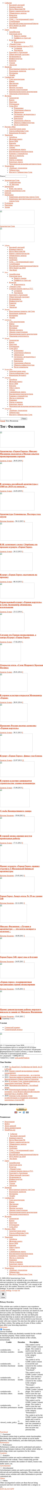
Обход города (14, 145)
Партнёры (8, 205)
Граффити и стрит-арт (22, 38)
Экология (13, 65)
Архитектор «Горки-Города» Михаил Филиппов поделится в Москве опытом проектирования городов (19, 454)
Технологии (9, 166)
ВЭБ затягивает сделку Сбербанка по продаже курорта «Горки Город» (18, 545)
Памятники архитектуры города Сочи (24, 197)
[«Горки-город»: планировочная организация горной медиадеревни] (17, 978)
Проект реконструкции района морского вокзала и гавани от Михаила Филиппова (21, 1010)
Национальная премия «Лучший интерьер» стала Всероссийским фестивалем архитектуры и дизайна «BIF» (22, 1092)
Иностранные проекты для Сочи (22, 69)
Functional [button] (4, 1432)
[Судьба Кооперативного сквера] (15, 806)
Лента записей (10, 1126)
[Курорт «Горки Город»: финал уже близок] (16, 751)
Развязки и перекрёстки (18, 154)
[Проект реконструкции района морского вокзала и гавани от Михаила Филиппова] (17, 1005)
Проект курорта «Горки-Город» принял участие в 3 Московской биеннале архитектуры (20, 868)
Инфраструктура (15, 59)
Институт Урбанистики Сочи (20, 172)
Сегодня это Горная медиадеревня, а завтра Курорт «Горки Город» (18, 636)
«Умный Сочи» (15, 44)
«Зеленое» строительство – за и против (24, 1075)
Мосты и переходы (16, 156)
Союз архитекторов (17, 79)
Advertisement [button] (5, 1466)
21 (23, 760)
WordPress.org (10, 1130)
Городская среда (15, 34)
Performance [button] (4, 1443)
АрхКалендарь (15, 182)
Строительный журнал (13, 1030)
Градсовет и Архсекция (18, 52)
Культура (12, 40)
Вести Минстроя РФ (17, 9)
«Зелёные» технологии (18, 168)
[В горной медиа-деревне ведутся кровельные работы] (17, 831)
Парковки (13, 158)
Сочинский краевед (12, 1027)
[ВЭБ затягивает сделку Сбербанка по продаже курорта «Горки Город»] (16, 540)
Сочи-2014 (13, 106)
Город (7, 30)
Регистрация (9, 1122)
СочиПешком (14, 21)
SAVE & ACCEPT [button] (7, 1489)
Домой (2, 421)
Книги (11, 100)
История (8, 96)
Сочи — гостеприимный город (21, 19)
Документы (18, 50)
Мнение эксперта (16, 87)
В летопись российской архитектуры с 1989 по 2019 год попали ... (19, 485)
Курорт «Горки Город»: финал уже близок (21, 756)
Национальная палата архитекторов (23, 92)
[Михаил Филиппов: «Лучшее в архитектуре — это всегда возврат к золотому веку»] (13, 922)
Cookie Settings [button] (5, 1291)
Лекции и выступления (18, 90)
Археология (14, 98)
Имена (11, 81)
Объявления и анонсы (17, 13)
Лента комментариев (13, 1128)
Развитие (12, 61)
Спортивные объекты (22, 110)
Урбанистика (14, 170)
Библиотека (9, 186)
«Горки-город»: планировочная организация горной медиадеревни (17, 983)
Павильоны (18, 118)
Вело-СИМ (13, 141)
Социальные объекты (22, 120)
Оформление (19, 112)
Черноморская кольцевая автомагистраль (25, 164)
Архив (7, 207)
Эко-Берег (13, 28)
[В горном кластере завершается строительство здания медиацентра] (17, 776)
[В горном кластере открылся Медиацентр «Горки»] (14, 691)
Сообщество (9, 77)
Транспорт (9, 135)
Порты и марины (16, 160)
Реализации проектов (17, 71)
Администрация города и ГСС (21, 46)
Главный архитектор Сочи (15, 191)
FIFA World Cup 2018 (17, 26)
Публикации (14, 104)
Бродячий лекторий (17, 5)
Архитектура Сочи (12, 180)
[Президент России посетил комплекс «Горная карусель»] (14, 721)
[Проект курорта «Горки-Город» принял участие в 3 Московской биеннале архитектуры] (14, 862)
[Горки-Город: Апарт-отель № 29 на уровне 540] (17, 892)
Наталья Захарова (7, 521)
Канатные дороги (16, 162)
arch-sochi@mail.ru (22, 1058)
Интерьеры (13, 73)
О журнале (9, 203)
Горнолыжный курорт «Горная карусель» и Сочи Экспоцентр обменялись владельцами (21, 604)
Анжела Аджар (6, 461)
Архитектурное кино (17, 129)
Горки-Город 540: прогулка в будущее (19, 957)
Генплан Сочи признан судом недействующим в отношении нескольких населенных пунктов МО (21, 1098)
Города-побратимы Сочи (19, 131)
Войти (7, 1124)
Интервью (13, 85)
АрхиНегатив (14, 32)
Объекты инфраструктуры (24, 123)
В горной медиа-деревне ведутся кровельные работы (16, 837)
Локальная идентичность (19, 94)
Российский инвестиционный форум (23, 23)
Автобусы (13, 137)
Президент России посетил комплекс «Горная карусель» (18, 726)
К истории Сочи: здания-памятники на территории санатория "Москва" (22, 1082)
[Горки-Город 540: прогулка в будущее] (17, 953)
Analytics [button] (3, 1453)
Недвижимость (15, 56)
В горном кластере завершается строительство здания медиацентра (17, 781)
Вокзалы (12, 143)
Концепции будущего (17, 133)
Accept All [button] (16, 1291)
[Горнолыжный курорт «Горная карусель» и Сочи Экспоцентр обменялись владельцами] (17, 598)
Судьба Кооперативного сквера (15, 811)
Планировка (18, 108)
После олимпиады (21, 125)
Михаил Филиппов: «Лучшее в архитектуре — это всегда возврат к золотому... (18, 929)
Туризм (12, 63)
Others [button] (2, 1478)
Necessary (6, 1329)
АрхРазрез (13, 17)
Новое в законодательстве (19, 11)
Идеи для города (15, 189)
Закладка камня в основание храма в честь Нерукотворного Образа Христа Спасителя (23, 1078)
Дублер (12, 147)
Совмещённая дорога (17, 149)
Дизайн (12, 75)
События (8, 3)
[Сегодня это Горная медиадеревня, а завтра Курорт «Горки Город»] (12, 630)
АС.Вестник (14, 184)
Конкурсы (13, 15)
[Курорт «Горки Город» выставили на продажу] (16, 570)
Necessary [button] (3, 1327)
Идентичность (19, 42)
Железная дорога (15, 139)
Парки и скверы (20, 36)
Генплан (8, 193)
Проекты (8, 67)
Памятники (9, 195)
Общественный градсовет (19, 54)
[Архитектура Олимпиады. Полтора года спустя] (17, 510)
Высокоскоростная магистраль (21, 151)
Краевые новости (16, 7)
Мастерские (13, 83)
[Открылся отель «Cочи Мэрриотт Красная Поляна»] (10, 661)
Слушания (18, 48)
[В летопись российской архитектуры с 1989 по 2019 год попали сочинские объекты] (11, 479)
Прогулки (13, 102)
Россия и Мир (10, 127)
